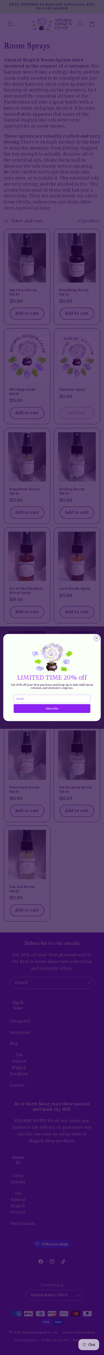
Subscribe (52, 708)
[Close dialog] (97, 638)
